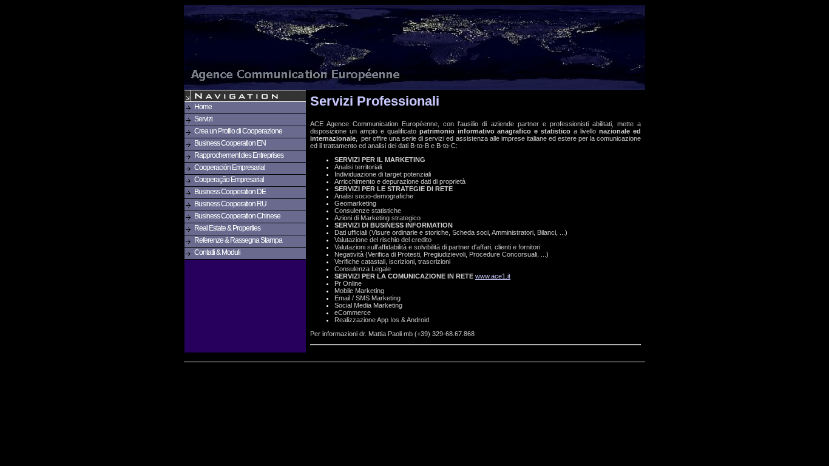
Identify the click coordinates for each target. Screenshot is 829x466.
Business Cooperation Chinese (237, 216)
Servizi (203, 119)
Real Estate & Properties (227, 228)
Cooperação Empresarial (229, 179)
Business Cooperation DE (230, 191)
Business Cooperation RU (230, 204)
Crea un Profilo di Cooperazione (238, 131)
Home (203, 107)
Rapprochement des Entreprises (238, 155)
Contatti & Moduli (217, 252)
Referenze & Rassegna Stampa (238, 240)
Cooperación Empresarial (229, 167)
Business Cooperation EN (230, 143)
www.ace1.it (492, 276)
